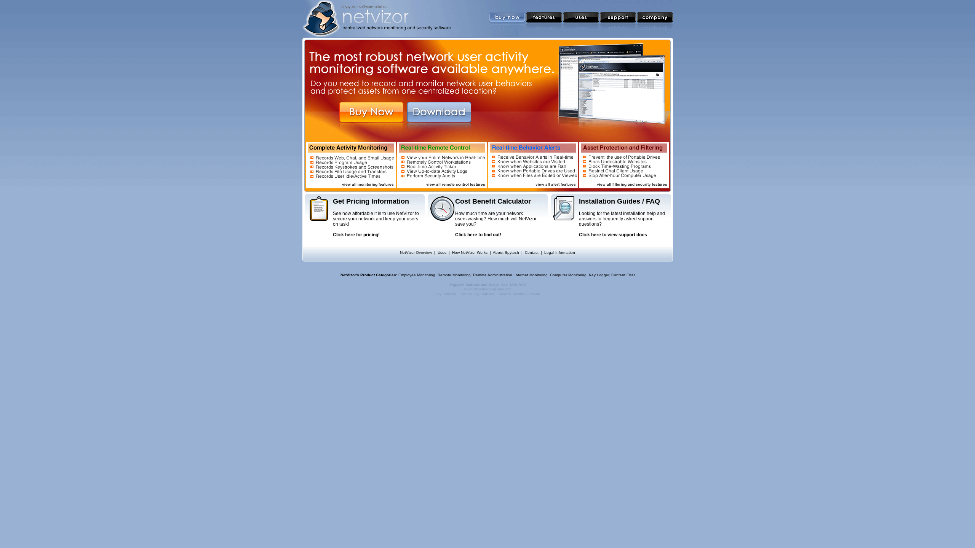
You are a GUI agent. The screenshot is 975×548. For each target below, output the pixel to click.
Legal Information (559, 252)
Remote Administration (492, 275)
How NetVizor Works (470, 252)
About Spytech (506, 252)
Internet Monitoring (531, 275)
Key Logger (599, 275)
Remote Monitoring (454, 275)
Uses (442, 252)
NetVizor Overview (416, 252)
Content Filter (623, 275)
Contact (532, 252)
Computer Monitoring (568, 275)
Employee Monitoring (416, 275)
